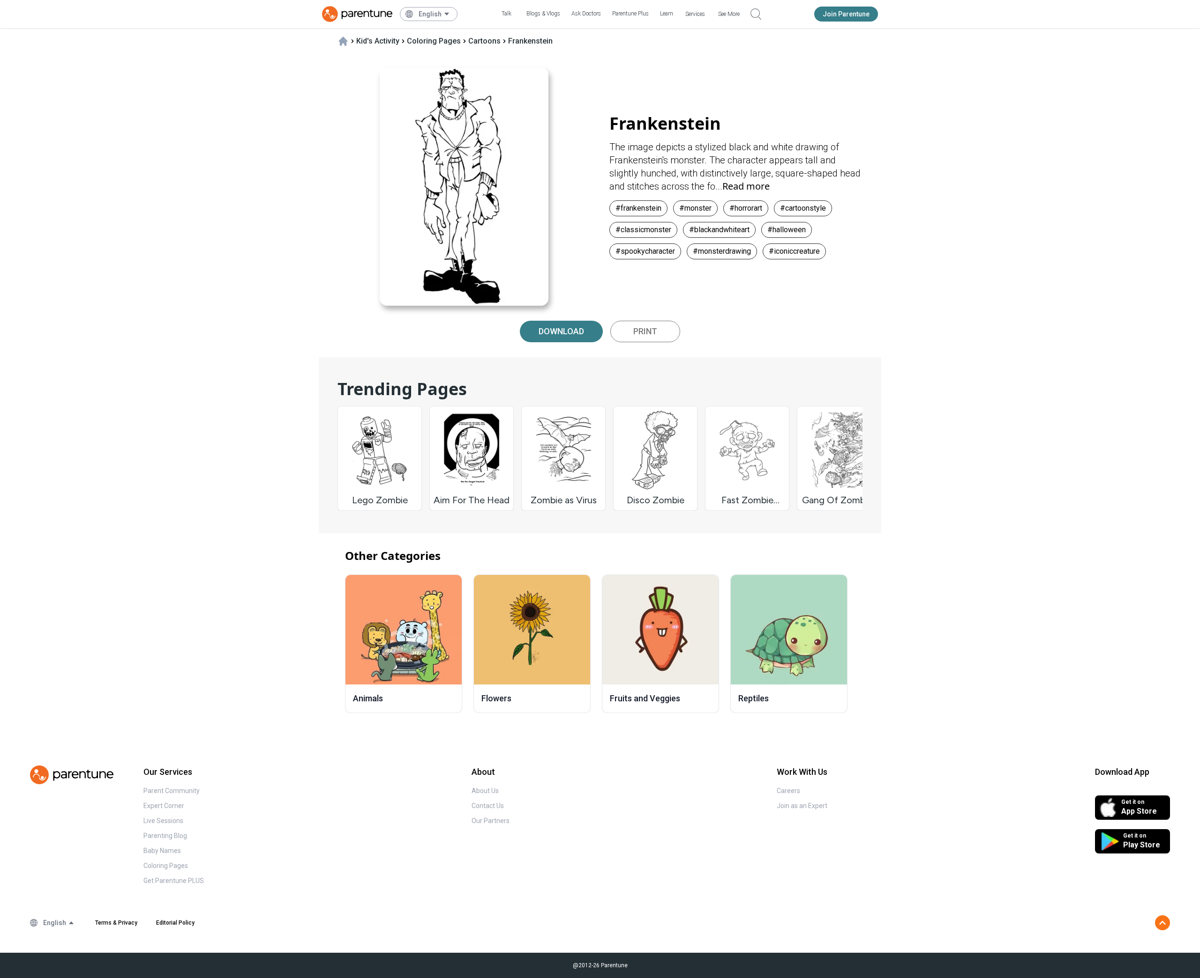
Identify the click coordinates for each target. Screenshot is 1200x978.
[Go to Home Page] (357, 14)
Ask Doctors (586, 13)
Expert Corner (163, 805)
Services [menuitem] (695, 14)
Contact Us (488, 805)
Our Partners (491, 820)
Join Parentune (846, 14)
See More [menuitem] (729, 14)
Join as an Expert (802, 805)
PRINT (645, 331)
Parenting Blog (165, 835)
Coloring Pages (165, 865)
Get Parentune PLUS (173, 880)
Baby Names (162, 850)
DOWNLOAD (561, 331)
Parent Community (171, 790)
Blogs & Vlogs (543, 13)
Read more (746, 186)
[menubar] (434, 14)
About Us (485, 790)
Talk (506, 13)
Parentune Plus (630, 13)
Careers (788, 790)
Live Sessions (163, 820)
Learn (666, 13)
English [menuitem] (430, 14)
